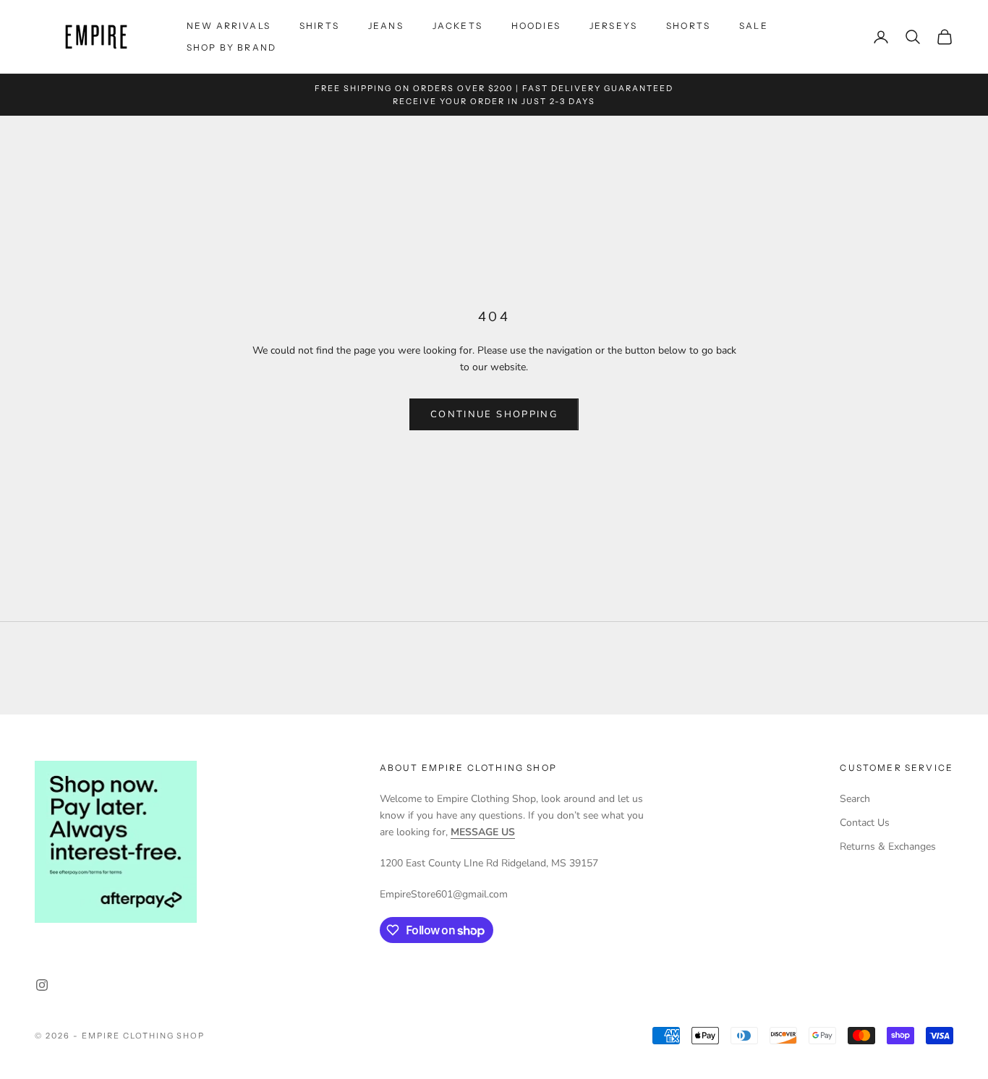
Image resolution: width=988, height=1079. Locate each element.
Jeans (386, 25)
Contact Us (865, 822)
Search (855, 799)
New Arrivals (229, 25)
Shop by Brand (231, 47)
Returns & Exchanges (888, 846)
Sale (753, 25)
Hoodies (536, 25)
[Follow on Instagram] (42, 985)
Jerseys (613, 25)
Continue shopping (494, 414)
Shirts (319, 25)
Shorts (688, 25)
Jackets (457, 25)
